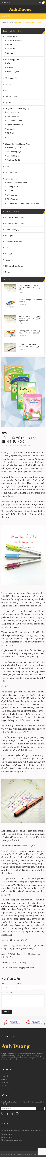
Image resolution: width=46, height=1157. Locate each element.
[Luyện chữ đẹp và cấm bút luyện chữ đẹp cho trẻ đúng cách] (10, 288)
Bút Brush (10, 133)
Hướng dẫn (9, 260)
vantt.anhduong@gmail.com (13, 1140)
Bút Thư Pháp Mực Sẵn (15, 151)
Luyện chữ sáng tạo (12, 229)
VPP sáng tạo (12, 195)
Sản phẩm (4, 1082)
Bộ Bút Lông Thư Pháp (15, 147)
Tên (2, 984)
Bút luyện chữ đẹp (12, 37)
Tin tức (3, 1086)
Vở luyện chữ (12, 67)
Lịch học (8, 248)
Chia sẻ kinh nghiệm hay (14, 266)
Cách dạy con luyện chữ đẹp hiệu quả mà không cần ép (29, 332)
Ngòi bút (8, 84)
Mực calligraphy (13, 116)
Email (19, 984)
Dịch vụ (8, 102)
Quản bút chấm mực (14, 120)
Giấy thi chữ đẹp (11, 96)
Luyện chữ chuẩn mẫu (13, 241)
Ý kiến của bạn (6, 993)
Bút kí (7, 166)
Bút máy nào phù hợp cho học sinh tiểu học (30, 301)
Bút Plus (10, 53)
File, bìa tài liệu (12, 199)
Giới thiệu (4, 1079)
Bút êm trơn (11, 48)
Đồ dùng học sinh (13, 186)
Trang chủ (5, 22)
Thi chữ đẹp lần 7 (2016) (14, 223)
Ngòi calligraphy (13, 112)
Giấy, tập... (11, 137)
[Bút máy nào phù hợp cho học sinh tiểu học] (10, 304)
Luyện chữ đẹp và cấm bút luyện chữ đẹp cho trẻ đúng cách (29, 287)
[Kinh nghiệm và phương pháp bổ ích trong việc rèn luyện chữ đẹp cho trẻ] (10, 319)
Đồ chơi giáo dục (11, 173)
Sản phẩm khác (11, 78)
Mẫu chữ (8, 254)
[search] (39, 2)
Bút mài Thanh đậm (14, 40)
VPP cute (10, 191)
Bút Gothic (11, 129)
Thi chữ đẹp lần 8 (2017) (14, 217)
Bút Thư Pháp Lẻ (13, 156)
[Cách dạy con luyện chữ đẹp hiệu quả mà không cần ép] (10, 333)
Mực (6, 90)
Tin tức (11, 22)
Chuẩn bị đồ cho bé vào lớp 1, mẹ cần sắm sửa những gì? (30, 345)
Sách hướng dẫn (13, 71)
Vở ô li (9, 63)
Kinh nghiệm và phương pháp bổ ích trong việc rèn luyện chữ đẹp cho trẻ (30, 318)
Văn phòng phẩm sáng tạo (17, 182)
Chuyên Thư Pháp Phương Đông (17, 144)
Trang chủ (4, 1076)
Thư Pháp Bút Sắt (13, 160)
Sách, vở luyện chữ (12, 59)
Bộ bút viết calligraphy (15, 124)
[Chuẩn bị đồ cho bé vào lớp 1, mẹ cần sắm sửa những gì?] (10, 347)
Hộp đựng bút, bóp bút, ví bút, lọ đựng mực (23, 203)
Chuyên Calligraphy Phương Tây (17, 108)
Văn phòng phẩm (11, 179)
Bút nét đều (11, 44)
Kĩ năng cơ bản (10, 235)
